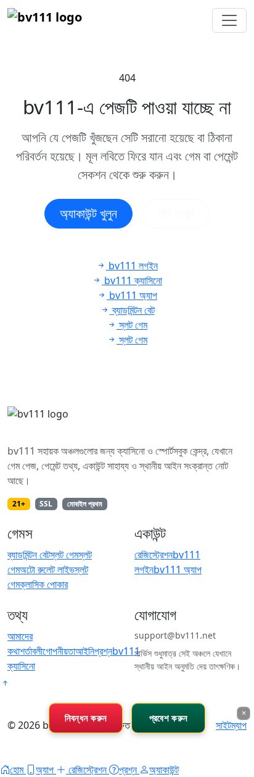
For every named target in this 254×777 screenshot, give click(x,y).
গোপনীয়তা (59, 651)
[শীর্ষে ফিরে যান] (5, 683)
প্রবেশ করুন (168, 718)
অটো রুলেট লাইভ (47, 569)
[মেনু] (229, 20)
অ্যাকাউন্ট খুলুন (88, 213)
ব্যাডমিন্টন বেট (28, 554)
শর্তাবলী (31, 651)
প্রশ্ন (103, 651)
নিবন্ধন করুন (86, 718)
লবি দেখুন (176, 213)
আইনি (84, 651)
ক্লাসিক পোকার (44, 584)
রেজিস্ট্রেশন (153, 554)
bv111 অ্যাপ (178, 569)
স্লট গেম (64, 554)
